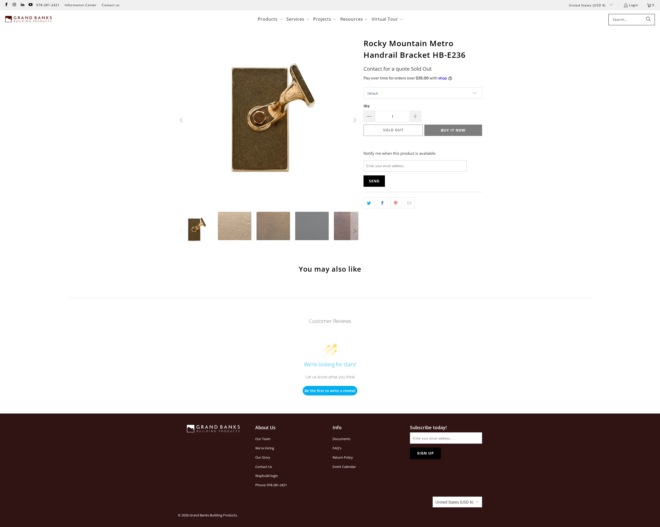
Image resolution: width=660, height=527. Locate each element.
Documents (341, 438)
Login (633, 5)
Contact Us (263, 466)
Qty (366, 105)
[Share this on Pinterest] (395, 203)
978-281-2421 (48, 5)
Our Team (262, 438)
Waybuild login (266, 475)
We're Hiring (264, 448)
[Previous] (182, 120)
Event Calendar (344, 466)
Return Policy (343, 457)
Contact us (111, 5)
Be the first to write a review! (330, 390)
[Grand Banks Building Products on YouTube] (30, 5)
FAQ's (337, 448)
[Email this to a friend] (409, 203)
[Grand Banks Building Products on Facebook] (6, 5)
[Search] (648, 19)
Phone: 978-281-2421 (271, 485)
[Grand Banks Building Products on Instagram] (14, 5)
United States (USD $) (588, 5)
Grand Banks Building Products (213, 515)
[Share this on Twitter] (369, 203)
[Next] (354, 120)
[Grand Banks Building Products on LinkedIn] (22, 5)
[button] (270, 19)
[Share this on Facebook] (382, 203)
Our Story (262, 457)
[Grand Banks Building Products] (29, 19)
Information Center (81, 5)
